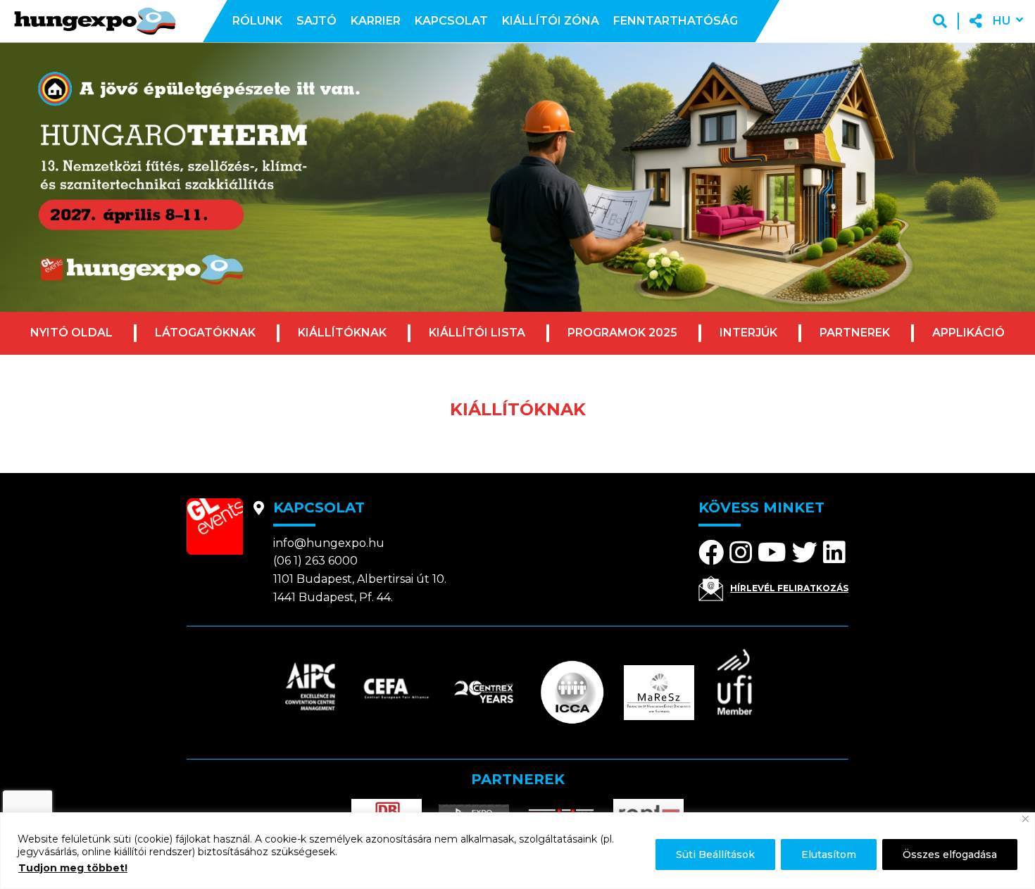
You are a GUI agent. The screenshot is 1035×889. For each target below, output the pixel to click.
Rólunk (257, 20)
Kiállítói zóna (550, 20)
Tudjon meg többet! (72, 868)
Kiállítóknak (342, 332)
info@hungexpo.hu (328, 543)
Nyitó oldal (71, 332)
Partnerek (855, 332)
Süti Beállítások (715, 854)
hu (1001, 20)
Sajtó (316, 20)
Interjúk (748, 332)
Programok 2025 (622, 332)
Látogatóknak (205, 332)
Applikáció (968, 332)
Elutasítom (828, 854)
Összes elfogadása (950, 854)
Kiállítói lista (477, 332)
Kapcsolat (451, 20)
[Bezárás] (1025, 819)
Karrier (376, 20)
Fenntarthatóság (675, 20)
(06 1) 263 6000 (315, 560)
